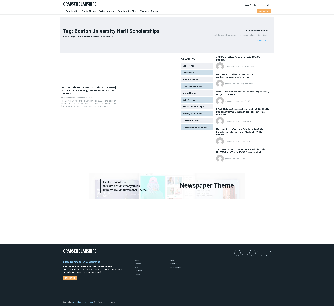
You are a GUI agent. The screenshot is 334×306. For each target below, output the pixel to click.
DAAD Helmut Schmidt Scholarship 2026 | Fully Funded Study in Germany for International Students (242, 111)
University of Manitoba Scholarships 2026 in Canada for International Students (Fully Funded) (241, 131)
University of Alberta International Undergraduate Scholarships (236, 75)
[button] (268, 5)
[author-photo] (220, 66)
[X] (268, 253)
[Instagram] (245, 253)
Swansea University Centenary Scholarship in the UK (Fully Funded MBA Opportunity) (242, 150)
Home (66, 36)
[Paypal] (252, 253)
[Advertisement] (167, 219)
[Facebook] (237, 253)
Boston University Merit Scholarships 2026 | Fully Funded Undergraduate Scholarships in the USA (89, 90)
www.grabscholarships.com (82, 302)
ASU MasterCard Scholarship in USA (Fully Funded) (240, 58)
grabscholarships (68, 97)
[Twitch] (260, 253)
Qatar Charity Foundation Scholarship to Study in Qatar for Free (242, 93)
